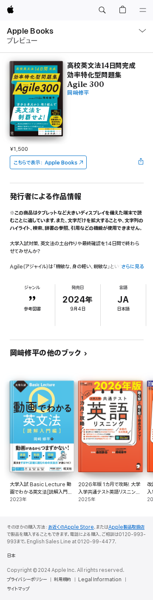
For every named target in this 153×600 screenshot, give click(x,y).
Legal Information (100, 580)
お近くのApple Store (71, 527)
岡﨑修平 (78, 93)
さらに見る (132, 266)
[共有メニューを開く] (140, 162)
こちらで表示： (45, 162)
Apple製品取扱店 (126, 527)
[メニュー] (143, 10)
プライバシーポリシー (27, 580)
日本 (11, 556)
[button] (102, 10)
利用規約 (62, 580)
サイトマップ (18, 589)
